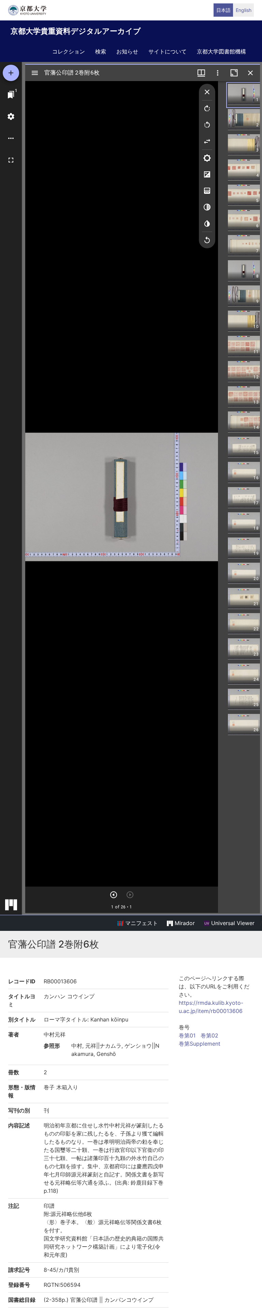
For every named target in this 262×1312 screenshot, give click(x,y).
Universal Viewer (231, 923)
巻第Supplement (199, 1043)
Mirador (184, 923)
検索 (100, 51)
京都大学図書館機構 (221, 51)
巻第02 (209, 1035)
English (243, 10)
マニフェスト (140, 923)
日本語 (223, 10)
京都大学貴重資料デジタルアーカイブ (76, 31)
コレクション (68, 51)
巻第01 (187, 1035)
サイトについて (167, 51)
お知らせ (127, 51)
